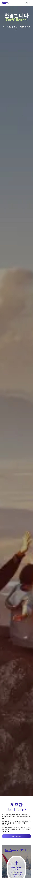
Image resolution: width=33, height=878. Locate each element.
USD (26, 3)
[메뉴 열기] (30, 3)
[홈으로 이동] (6, 3)
